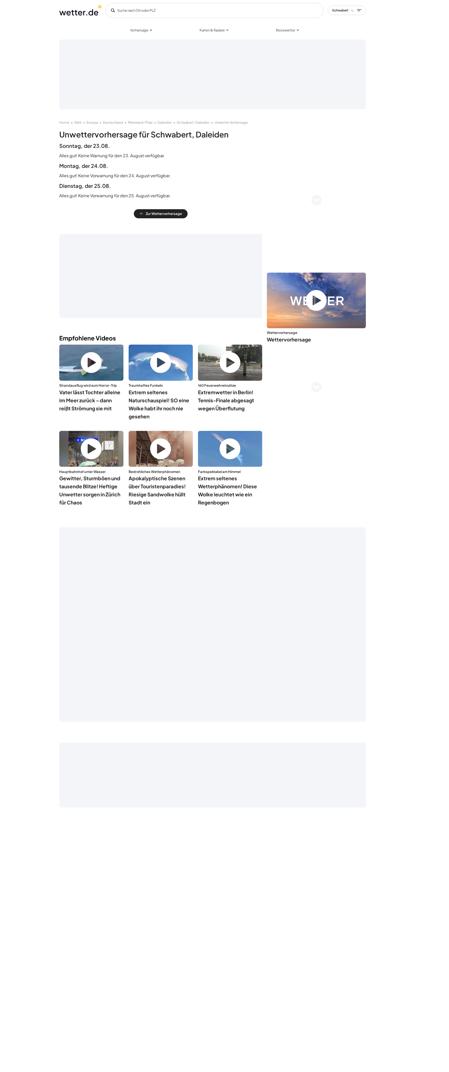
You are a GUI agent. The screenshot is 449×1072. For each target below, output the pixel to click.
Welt (78, 122)
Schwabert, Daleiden (193, 122)
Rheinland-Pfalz (140, 122)
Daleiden (164, 122)
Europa (92, 122)
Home (64, 122)
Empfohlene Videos (87, 338)
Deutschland (113, 122)
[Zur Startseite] (80, 10)
